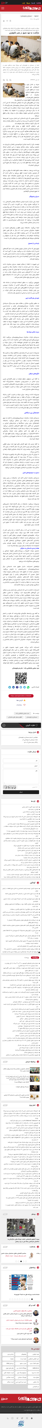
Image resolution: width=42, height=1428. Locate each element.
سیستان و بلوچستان (26, 16)
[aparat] (28, 1418)
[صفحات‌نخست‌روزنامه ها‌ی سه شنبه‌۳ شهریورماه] (21, 1282)
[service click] (23, 3)
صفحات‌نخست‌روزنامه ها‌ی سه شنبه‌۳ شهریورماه (26, 1294)
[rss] (9, 1418)
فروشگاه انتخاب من (21, 1368)
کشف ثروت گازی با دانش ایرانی (24, 1334)
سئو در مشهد (23, 1363)
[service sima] (28, 3)
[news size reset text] (7, 80)
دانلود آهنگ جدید (34, 1363)
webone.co (36, 1368)
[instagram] (13, 1418)
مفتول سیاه (36, 1377)
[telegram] (24, 687)
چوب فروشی (36, 1354)
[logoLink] (32, 8)
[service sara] (33, 3)
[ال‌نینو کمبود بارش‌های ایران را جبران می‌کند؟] (36, 1340)
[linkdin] (13, 687)
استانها (36, 16)
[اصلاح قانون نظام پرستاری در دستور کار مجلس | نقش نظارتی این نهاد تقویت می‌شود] (36, 1313)
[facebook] (17, 687)
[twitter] (21, 687)
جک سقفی (36, 1382)
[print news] (4, 21)
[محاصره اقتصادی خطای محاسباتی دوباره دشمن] (36, 1255)
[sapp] (33, 1418)
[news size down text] (10, 80)
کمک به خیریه (35, 1373)
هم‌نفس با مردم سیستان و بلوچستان (28, 737)
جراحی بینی (11, 1354)
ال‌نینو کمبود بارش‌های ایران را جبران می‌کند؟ (21, 1339)
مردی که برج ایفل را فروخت (22, 1087)
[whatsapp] (28, 687)
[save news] (10, 21)
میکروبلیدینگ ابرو (21, 1373)
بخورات (12, 1359)
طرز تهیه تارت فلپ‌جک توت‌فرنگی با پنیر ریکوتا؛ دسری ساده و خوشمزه (20, 952)
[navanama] (38, 3)
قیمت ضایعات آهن (9, 1373)
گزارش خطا (20, 700)
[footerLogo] (27, 1399)
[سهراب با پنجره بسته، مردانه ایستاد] (36, 1322)
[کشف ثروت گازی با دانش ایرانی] (36, 1331)
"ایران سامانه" (29, 1413)
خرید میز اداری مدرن (21, 1382)
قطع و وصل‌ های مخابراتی (15, 717)
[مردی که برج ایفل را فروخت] (34, 1088)
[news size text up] (4, 80)
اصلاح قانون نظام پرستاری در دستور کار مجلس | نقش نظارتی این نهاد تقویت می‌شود (17, 1315)
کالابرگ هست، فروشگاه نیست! (21, 1082)
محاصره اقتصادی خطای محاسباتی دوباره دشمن (19, 1253)
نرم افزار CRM (10, 1363)
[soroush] (9, 687)
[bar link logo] (4, 3)
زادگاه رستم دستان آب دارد (31, 742)
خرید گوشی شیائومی (33, 1359)
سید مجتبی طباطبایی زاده (22, 713)
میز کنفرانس (36, 1387)
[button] (26, 1261)
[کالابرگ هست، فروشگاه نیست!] (34, 1079)
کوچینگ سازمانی (22, 1377)
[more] (5, 1062)
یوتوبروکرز (23, 1354)
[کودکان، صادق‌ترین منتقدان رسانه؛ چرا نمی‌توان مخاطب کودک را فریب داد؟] (34, 1070)
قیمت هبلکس (10, 1377)
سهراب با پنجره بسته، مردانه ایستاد (23, 1323)
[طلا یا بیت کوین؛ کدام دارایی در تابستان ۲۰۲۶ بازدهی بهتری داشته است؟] (34, 1096)
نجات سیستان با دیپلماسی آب (30, 740)
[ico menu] (3, 8)
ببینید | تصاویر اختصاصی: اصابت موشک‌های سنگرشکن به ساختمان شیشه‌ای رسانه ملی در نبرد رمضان (23, 1240)
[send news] (7, 21)
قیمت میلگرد (10, 1382)
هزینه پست (23, 1359)
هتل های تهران (10, 1368)
